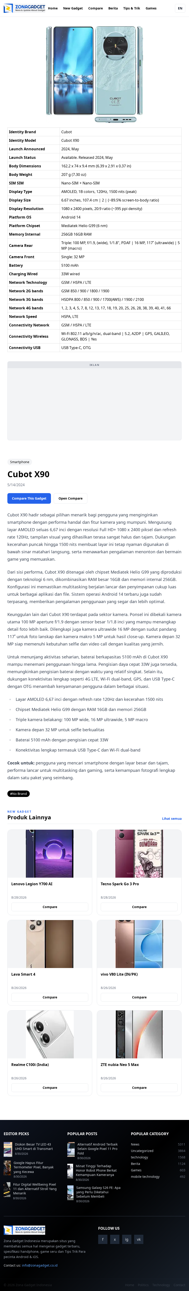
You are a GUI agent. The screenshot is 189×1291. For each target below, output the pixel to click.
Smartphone (19, 462)
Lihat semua (172, 818)
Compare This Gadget (29, 498)
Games (151, 8)
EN (180, 8)
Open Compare (71, 498)
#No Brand (18, 793)
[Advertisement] (94, 404)
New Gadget (73, 8)
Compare (95, 8)
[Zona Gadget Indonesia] (24, 8)
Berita (113, 8)
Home (53, 8)
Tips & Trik (131, 8)
